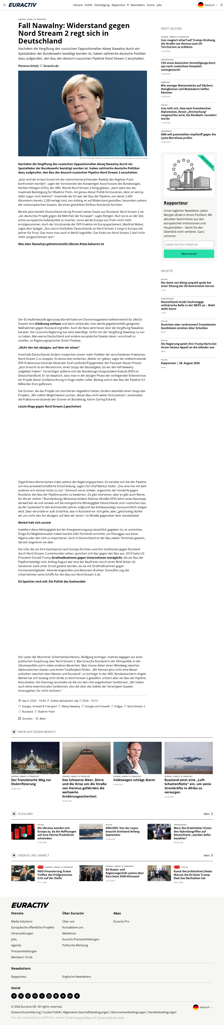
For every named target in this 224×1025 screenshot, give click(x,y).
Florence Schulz (28, 65)
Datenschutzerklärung (26, 1012)
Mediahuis (69, 933)
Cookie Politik (52, 1012)
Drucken (27, 718)
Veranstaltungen (22, 933)
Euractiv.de (51, 65)
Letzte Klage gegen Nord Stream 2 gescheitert (49, 406)
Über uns (68, 921)
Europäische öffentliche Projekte (32, 927)
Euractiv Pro (121, 921)
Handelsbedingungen (162, 1012)
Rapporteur (118, 5)
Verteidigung (102, 5)
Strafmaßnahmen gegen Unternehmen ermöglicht (87, 558)
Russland (27, 711)
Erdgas (118, 706)
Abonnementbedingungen (128, 1012)
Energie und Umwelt (97, 706)
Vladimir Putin (46, 711)
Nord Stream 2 (136, 706)
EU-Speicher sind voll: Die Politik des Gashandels (52, 581)
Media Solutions (21, 921)
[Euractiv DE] (22, 5)
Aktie (43, 718)
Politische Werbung (75, 945)
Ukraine (78, 5)
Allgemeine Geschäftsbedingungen (86, 1012)
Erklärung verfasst (48, 324)
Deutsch (210, 5)
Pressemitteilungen (24, 951)
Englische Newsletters (76, 977)
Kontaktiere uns (72, 927)
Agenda (16, 945)
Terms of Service (107, 1017)
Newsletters (138, 5)
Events (151, 5)
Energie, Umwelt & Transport (32, 19)
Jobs (159, 5)
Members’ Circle (21, 957)
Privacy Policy (82, 1017)
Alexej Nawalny (71, 706)
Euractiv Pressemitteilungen (80, 939)
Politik (88, 5)
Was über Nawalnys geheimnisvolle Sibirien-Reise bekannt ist (61, 244)
